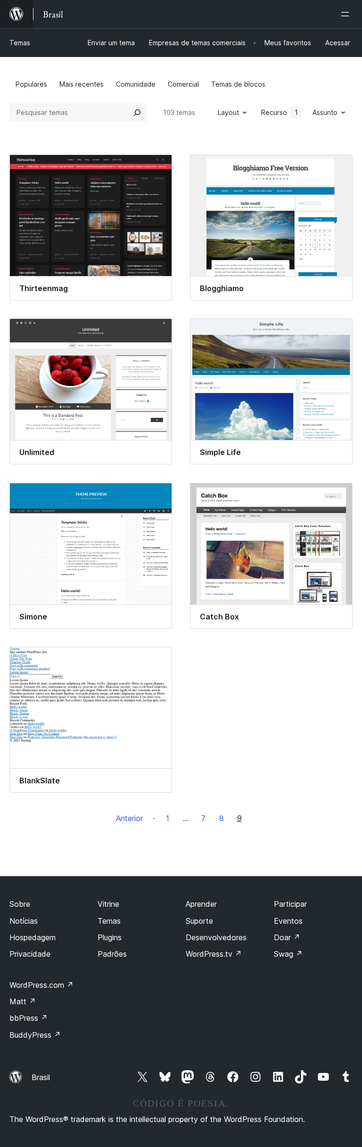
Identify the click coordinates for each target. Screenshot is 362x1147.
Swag (288, 954)
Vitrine (108, 904)
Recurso (279, 112)
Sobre (19, 904)
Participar (290, 904)
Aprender (201, 904)
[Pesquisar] (137, 112)
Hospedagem (32, 937)
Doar (287, 937)
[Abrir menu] (347, 14)
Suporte (199, 921)
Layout (228, 112)
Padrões (112, 954)
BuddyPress (35, 1035)
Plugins (110, 937)
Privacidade (29, 954)
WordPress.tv (214, 954)
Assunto (325, 112)
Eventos (288, 921)
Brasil (41, 1077)
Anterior (129, 818)
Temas (19, 43)
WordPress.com (41, 985)
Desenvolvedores (216, 937)
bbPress (28, 1018)
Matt (22, 1001)
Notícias (23, 921)
